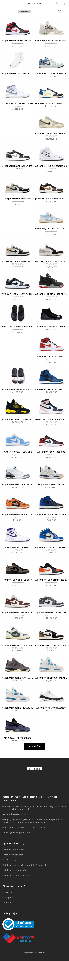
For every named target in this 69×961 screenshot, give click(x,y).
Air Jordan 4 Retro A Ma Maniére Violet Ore (18, 678)
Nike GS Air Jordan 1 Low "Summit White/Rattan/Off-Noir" (18, 261)
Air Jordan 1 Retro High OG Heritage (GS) (51, 356)
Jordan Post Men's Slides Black (18, 327)
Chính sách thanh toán (14, 870)
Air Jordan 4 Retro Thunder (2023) (18, 419)
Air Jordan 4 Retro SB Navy (51, 484)
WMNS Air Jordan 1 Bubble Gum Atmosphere (51, 419)
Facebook (7, 892)
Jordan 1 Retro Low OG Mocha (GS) (51, 645)
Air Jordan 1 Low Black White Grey (18, 166)
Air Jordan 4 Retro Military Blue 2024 (18, 708)
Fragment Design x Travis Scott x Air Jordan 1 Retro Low (51, 103)
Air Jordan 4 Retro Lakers (17, 738)
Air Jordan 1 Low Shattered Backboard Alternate (51, 580)
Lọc (64, 11)
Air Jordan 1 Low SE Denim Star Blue (51, 73)
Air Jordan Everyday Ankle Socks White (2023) (18, 73)
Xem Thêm (34, 746)
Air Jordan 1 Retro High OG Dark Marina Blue (51, 389)
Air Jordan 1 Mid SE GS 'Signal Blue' (51, 547)
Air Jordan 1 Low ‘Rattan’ (18, 199)
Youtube (6, 902)
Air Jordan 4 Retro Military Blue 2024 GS (51, 678)
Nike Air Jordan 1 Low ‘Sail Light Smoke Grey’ (51, 261)
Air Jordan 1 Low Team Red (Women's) (18, 612)
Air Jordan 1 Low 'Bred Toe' (51, 452)
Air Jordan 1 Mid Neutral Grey (17, 103)
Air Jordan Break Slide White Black (18, 389)
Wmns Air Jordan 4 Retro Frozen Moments (51, 41)
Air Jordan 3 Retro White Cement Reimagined (18, 484)
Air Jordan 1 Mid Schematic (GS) (51, 166)
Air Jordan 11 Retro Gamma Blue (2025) (51, 327)
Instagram (7, 897)
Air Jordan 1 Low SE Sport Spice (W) (18, 514)
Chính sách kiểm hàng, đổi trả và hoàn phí (24, 865)
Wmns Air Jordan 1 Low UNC (18, 452)
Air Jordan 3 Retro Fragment (51, 708)
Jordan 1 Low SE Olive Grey (18, 580)
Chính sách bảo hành (13, 849)
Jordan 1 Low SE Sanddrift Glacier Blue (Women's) (51, 133)
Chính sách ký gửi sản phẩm (17, 875)
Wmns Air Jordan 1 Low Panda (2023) (18, 294)
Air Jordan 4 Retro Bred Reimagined (51, 294)
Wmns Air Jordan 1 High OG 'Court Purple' (18, 547)
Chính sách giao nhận (13, 860)
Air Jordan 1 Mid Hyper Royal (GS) (51, 514)
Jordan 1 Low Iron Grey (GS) (51, 612)
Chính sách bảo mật (12, 854)
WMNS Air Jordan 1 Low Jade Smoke (18, 645)
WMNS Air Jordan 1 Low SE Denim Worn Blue (51, 228)
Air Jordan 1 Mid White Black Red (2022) (18, 41)
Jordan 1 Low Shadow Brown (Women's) (51, 199)
